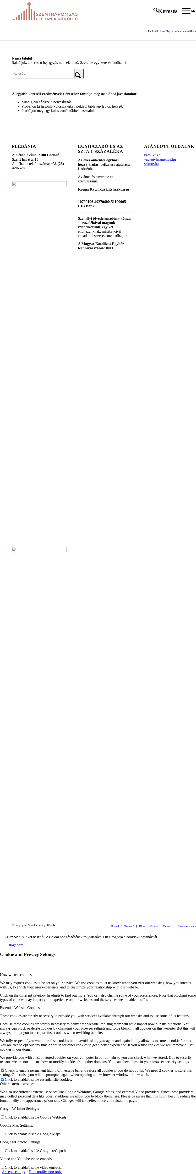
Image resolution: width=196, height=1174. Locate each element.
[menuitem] (163, 11)
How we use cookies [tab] (16, 975)
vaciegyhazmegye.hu (160, 159)
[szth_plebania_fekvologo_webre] (45, 11)
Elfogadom (14, 945)
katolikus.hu (153, 155)
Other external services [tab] (17, 1084)
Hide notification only (45, 1172)
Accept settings (13, 1172)
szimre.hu (151, 164)
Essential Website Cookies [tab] (20, 1008)
